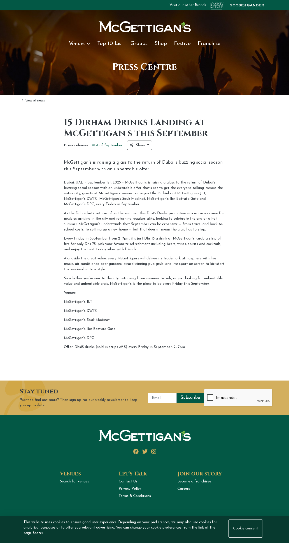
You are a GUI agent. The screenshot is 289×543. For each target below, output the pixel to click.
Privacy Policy (130, 489)
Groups (139, 43)
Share (141, 145)
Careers (183, 489)
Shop (161, 43)
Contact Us (128, 481)
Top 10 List (110, 43)
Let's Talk (133, 474)
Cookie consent (245, 528)
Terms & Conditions (135, 496)
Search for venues (74, 481)
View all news (35, 100)
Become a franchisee (194, 481)
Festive (182, 43)
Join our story (199, 474)
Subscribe (190, 397)
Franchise (209, 43)
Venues (77, 44)
